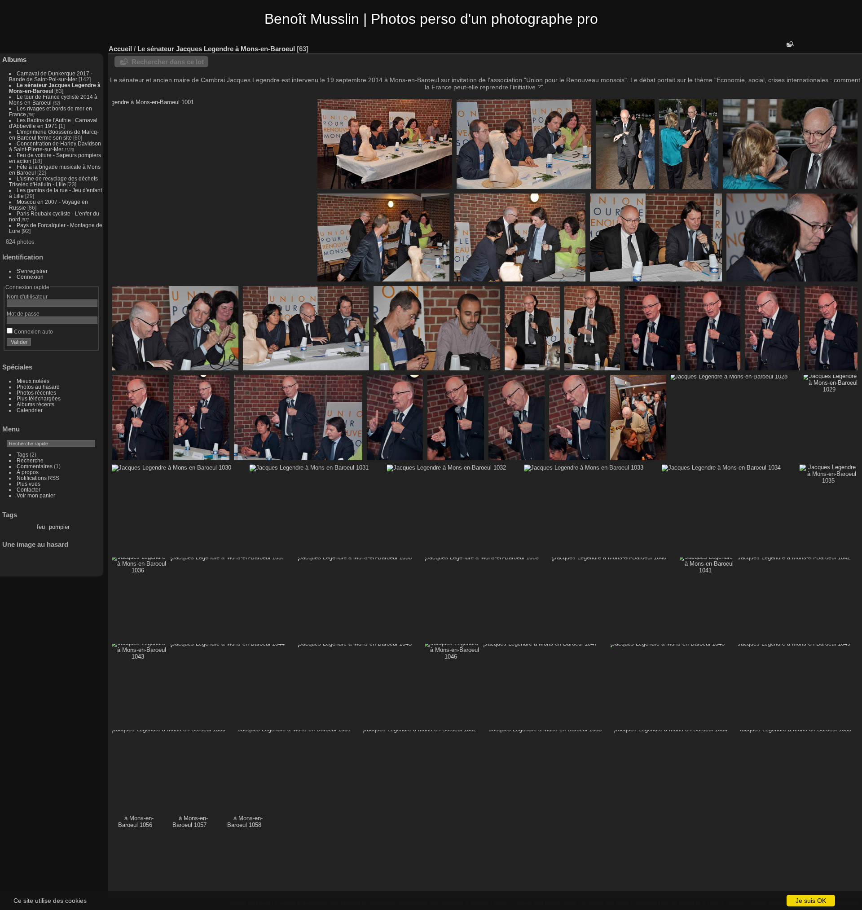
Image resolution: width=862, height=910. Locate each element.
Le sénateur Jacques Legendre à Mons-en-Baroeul (216, 49)
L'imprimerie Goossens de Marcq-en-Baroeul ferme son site (54, 135)
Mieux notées (33, 381)
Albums (14, 59)
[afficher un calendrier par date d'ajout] (828, 47)
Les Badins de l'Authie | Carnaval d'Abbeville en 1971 (53, 123)
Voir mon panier (36, 495)
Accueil (120, 49)
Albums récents (35, 404)
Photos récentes (36, 393)
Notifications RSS (38, 478)
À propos (28, 472)
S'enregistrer (32, 271)
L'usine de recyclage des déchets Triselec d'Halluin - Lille (53, 181)
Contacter (28, 489)
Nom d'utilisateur (27, 296)
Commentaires (35, 466)
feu (41, 526)
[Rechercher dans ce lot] (789, 44)
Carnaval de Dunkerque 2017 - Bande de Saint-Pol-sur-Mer (50, 76)
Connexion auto (33, 331)
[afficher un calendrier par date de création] (841, 47)
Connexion (30, 277)
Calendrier (30, 410)
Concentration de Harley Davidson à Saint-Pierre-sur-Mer (55, 146)
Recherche (30, 460)
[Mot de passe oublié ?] (89, 344)
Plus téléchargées (39, 398)
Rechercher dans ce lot (168, 62)
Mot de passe (23, 314)
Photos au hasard (38, 387)
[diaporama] (814, 47)
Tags (22, 454)
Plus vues (28, 484)
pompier (59, 526)
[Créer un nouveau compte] (77, 344)
